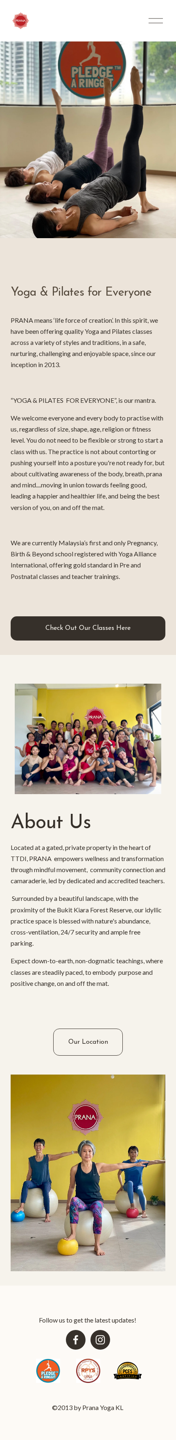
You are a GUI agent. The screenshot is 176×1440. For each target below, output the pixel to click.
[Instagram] (100, 1340)
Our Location (88, 1042)
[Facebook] (76, 1340)
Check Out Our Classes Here (88, 628)
